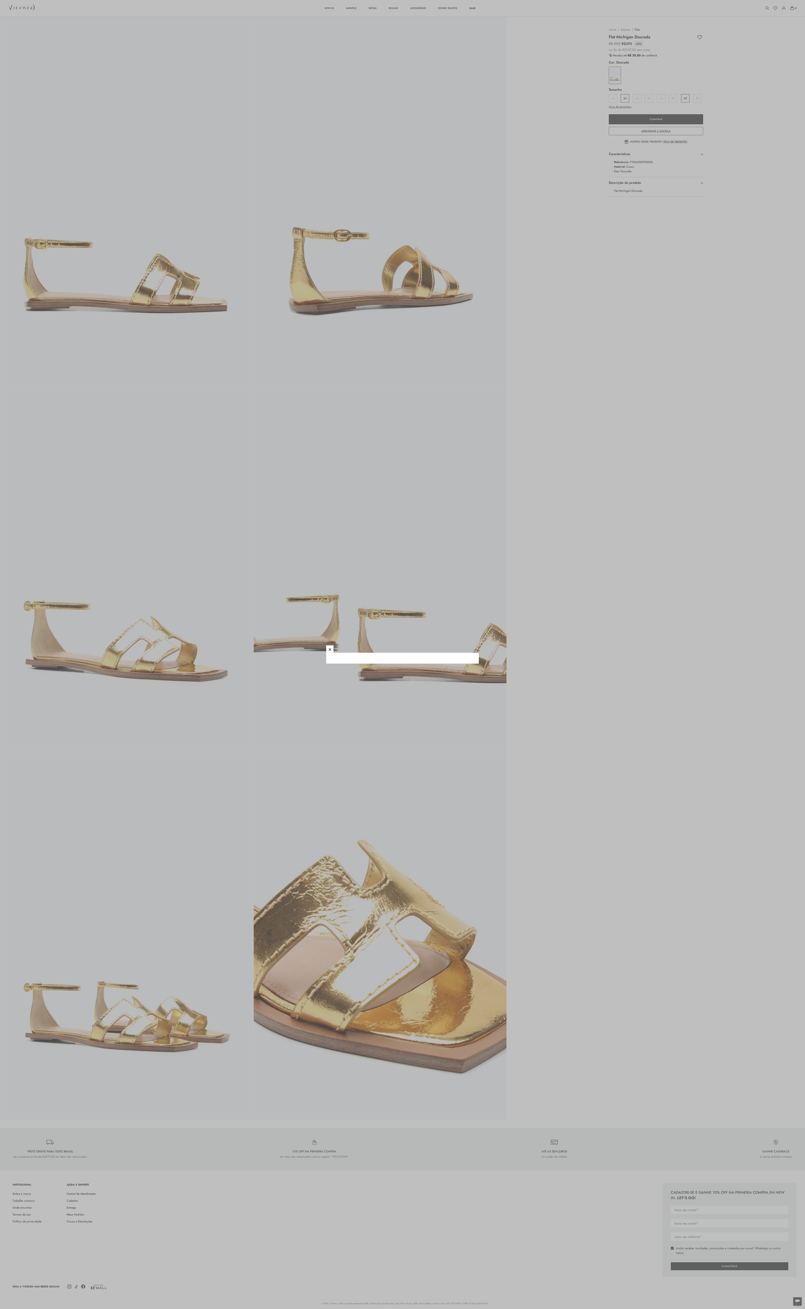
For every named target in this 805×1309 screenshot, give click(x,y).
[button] (330, 649)
